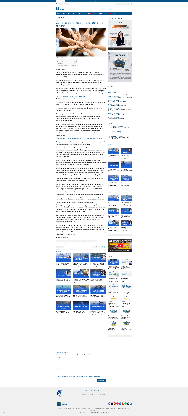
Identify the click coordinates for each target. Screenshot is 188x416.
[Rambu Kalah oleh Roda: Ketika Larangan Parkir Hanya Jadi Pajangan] (81, 273)
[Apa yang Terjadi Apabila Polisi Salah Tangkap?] (126, 274)
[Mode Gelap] (131, 4)
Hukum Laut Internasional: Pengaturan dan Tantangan (112, 330)
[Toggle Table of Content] (74, 61)
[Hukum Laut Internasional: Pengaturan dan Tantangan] (113, 324)
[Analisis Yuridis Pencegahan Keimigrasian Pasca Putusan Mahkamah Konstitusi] (81, 289)
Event (95, 13)
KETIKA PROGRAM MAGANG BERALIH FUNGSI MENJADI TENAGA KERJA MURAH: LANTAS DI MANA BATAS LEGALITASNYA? (63, 265)
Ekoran (107, 13)
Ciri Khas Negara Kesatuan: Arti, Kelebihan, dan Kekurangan (83, 138)
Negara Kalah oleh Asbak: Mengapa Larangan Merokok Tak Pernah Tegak (63, 297)
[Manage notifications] (3, 413)
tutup (69, 408)
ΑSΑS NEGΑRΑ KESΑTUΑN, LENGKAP (117, 101)
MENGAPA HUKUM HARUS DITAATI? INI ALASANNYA (120, 90)
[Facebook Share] (93, 247)
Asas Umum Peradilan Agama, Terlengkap (118, 94)
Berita (83, 13)
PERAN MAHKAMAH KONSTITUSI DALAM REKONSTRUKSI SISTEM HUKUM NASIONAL (126, 184)
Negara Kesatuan (87, 241)
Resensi (114, 13)
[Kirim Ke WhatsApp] (105, 247)
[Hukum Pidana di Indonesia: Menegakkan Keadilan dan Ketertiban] (113, 299)
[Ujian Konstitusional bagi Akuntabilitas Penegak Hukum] (63, 273)
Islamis (63, 13)
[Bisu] (128, 250)
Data (88, 13)
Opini (74, 13)
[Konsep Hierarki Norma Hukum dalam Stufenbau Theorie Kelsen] (113, 164)
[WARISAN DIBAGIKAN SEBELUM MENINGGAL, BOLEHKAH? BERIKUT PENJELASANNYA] (113, 274)
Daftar (66, 3)
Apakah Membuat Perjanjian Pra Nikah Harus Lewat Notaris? (126, 292)
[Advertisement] (81, 332)
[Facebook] (109, 403)
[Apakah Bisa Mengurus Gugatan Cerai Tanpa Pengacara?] (126, 262)
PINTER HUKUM (62, 25)
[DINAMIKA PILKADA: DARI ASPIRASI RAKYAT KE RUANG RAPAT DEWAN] (113, 178)
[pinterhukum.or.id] (60, 8)
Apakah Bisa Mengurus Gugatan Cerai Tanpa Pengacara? (125, 268)
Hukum (68, 13)
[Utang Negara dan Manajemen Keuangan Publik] (126, 299)
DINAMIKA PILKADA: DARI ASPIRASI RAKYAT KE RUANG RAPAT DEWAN (113, 184)
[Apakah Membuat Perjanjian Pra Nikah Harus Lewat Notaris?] (126, 286)
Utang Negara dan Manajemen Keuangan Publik (126, 305)
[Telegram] (131, 404)
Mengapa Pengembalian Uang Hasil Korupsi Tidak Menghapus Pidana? (113, 292)
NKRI (95, 241)
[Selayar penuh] (130, 250)
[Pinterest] (115, 403)
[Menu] (57, 4)
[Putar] (110, 250)
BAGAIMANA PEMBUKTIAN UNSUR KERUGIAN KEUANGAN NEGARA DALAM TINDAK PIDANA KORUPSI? (97, 297)
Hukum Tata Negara (62, 241)
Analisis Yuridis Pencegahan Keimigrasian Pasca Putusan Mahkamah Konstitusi (80, 297)
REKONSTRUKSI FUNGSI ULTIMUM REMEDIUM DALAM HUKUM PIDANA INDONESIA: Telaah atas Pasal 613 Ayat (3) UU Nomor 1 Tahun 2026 (80, 313)
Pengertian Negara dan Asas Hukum (75, 96)
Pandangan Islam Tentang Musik (116, 118)
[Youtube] (123, 403)
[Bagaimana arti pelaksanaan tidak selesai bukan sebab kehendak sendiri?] (113, 311)
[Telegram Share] (102, 247)
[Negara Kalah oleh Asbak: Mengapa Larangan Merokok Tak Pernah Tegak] (63, 289)
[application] (120, 245)
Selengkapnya (119, 235)
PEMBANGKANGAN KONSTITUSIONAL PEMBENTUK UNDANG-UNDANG (63, 313)
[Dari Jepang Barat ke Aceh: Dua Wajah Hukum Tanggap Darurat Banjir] (98, 257)
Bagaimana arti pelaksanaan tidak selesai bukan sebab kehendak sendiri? (113, 317)
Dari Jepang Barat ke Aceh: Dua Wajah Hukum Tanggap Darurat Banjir (97, 265)
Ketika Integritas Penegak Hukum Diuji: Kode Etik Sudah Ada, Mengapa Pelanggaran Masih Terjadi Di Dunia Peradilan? (97, 313)
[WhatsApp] (125, 403)
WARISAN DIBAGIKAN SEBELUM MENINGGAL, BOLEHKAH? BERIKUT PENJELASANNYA (113, 280)
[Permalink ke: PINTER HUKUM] (57, 26)
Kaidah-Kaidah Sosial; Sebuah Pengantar (118, 114)
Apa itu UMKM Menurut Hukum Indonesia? (113, 156)
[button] (128, 4)
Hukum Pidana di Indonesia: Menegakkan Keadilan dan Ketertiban (113, 305)
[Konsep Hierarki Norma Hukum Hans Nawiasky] (126, 151)
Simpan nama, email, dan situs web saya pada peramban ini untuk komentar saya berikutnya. (79, 376)
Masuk (60, 3)
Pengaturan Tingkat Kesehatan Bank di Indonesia (126, 317)
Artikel (58, 13)
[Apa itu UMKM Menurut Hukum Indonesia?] (113, 151)
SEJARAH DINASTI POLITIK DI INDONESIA (117, 105)
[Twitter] (112, 403)
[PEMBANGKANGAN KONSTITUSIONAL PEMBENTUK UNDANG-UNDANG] (63, 305)
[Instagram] (117, 403)
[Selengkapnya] (131, 144)
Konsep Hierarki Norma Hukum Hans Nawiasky (126, 157)
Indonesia (71, 241)
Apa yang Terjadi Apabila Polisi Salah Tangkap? (126, 280)
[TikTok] (128, 404)
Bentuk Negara (61, 63)
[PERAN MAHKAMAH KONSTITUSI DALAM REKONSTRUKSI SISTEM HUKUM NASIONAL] (126, 178)
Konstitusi (78, 241)
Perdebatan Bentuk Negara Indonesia (67, 65)
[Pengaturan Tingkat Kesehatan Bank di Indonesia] (126, 311)
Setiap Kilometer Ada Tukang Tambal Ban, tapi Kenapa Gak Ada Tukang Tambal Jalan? (80, 265)
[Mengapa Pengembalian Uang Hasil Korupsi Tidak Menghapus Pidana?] (113, 286)
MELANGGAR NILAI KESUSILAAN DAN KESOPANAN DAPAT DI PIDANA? (120, 110)
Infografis (101, 13)
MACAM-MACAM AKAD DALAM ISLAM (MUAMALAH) (120, 98)
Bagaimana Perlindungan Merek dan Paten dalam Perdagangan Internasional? (126, 330)
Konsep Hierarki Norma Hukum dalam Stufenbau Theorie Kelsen (113, 171)
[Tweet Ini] (96, 247)
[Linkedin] (120, 403)
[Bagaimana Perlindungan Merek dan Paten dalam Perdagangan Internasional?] (126, 324)
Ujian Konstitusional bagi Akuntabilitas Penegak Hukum (63, 280)
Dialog (78, 13)
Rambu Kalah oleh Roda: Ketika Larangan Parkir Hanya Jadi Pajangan (81, 281)
